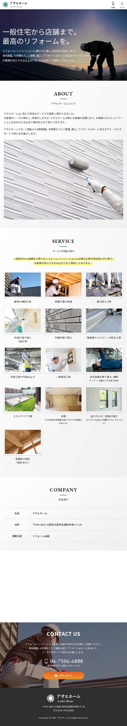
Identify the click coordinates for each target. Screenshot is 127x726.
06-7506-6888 (66, 661)
